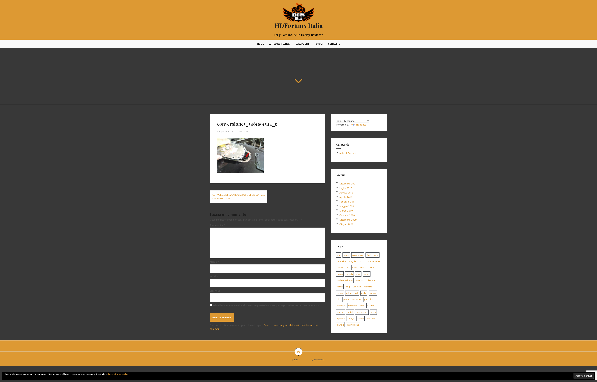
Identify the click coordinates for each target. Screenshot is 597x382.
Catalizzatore (372, 255)
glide (358, 274)
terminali (371, 318)
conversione (374, 261)
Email (214, 276)
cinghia (352, 261)
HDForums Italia (298, 25)
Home (260, 43)
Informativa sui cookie (118, 374)
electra (363, 267)
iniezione (371, 280)
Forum (319, 43)
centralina (341, 261)
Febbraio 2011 (347, 201)
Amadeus (305, 359)
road (362, 305)
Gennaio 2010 (347, 215)
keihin (340, 286)
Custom (340, 267)
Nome (214, 261)
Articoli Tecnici (279, 43)
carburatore (357, 255)
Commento (217, 224)
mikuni (340, 293)
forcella (349, 274)
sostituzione (362, 312)
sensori (340, 312)
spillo (373, 312)
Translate (361, 124)
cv (348, 267)
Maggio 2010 (346, 206)
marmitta (368, 286)
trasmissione (353, 324)
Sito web (215, 290)
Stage (351, 318)
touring (340, 324)
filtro (372, 267)
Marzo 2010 (346, 210)
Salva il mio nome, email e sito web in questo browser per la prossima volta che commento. (266, 305)
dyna (354, 267)
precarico (368, 299)
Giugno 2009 (346, 224)
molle (363, 293)
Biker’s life (302, 43)
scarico (370, 305)
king (348, 286)
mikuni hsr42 (352, 293)
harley (367, 274)
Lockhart (357, 286)
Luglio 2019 (345, 188)
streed (360, 318)
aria (338, 255)
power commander (352, 299)
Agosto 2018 (346, 192)
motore (373, 293)
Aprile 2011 (345, 197)
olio (338, 299)
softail (350, 312)
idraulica (359, 280)
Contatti (334, 43)
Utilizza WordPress (282, 359)
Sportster (341, 318)
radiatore (352, 305)
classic (362, 261)
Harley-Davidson (345, 280)
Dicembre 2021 (348, 183)
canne (346, 255)
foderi (340, 274)
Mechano (244, 131)
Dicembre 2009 (348, 219)
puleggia (341, 305)
